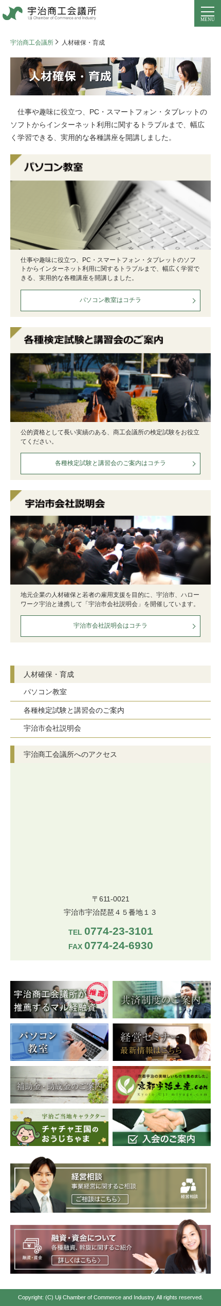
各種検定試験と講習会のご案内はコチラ (110, 463)
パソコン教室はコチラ (110, 300)
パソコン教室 (45, 692)
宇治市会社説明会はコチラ (110, 625)
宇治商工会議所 (31, 42)
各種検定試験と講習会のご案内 (74, 710)
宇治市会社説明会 (52, 728)
